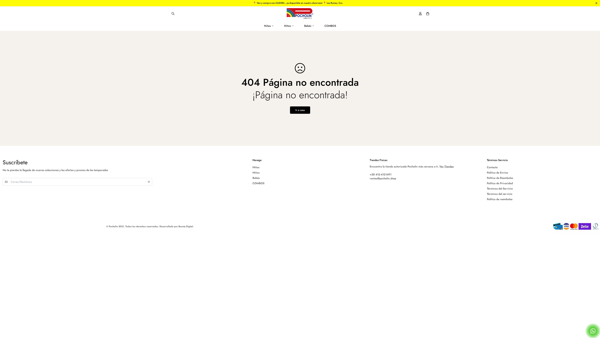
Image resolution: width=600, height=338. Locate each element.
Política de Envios (497, 172)
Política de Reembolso (500, 178)
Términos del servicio (499, 194)
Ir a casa (300, 110)
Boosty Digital (185, 226)
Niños (287, 26)
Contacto (492, 167)
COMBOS (330, 26)
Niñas (267, 26)
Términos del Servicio (500, 188)
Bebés (307, 26)
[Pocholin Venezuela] (300, 13)
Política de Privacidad (500, 183)
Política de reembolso (499, 199)
